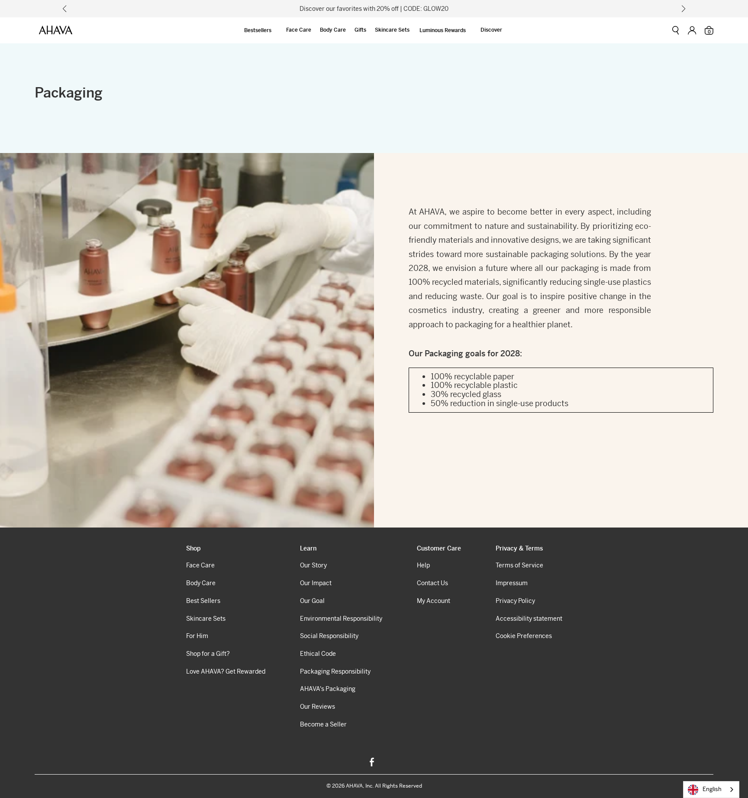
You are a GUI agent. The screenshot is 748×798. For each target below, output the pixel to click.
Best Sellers (203, 601)
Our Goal (312, 601)
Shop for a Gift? (208, 654)
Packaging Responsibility (335, 671)
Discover (491, 29)
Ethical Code (318, 654)
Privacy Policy (515, 601)
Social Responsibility (329, 636)
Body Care (333, 29)
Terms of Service (519, 565)
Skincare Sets (392, 29)
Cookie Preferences (524, 636)
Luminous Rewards (442, 30)
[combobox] (711, 789)
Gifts (360, 29)
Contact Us (432, 583)
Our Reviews (317, 706)
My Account (433, 601)
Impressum (512, 583)
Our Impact (316, 583)
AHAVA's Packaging (327, 689)
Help (423, 565)
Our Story (313, 565)
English (712, 789)
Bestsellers (257, 30)
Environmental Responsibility (341, 618)
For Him (197, 636)
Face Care (298, 29)
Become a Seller (323, 724)
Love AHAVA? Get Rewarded (225, 671)
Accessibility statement (529, 618)
